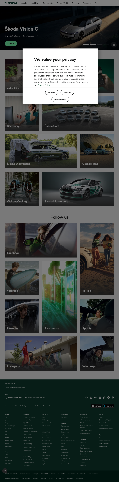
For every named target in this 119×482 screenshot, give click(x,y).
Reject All (51, 92)
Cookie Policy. (44, 85)
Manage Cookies (60, 99)
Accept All (67, 92)
